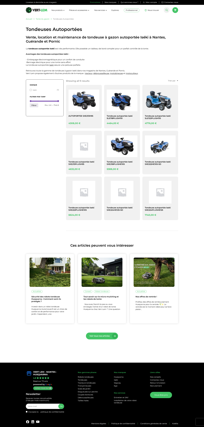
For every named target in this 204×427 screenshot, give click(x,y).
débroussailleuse (101, 73)
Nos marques (110, 2)
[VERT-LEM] (36, 11)
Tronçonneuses (84, 386)
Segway (117, 383)
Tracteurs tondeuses (87, 383)
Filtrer (34, 105)
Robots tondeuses (86, 377)
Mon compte (151, 2)
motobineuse (116, 73)
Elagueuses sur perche (88, 392)
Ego (115, 386)
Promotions (95, 2)
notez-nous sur (42, 388)
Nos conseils (155, 377)
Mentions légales (98, 424)
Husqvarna (118, 377)
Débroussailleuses (86, 397)
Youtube (38, 422)
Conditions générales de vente (153, 424)
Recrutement (156, 386)
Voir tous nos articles (99, 336)
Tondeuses (82, 380)
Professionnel (132, 10)
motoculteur (132, 73)
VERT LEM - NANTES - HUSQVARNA (45, 373)
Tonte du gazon (42, 19)
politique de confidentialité (52, 412)
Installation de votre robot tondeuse (125, 401)
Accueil (29, 19)
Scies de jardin (84, 389)
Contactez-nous (171, 2)
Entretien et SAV (121, 397)
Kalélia (175, 424)
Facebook (27, 422)
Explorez (115, 10)
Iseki (51, 65)
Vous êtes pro (161, 395)
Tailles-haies (83, 400)
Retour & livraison (157, 383)
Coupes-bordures (85, 395)
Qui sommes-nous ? (129, 2)
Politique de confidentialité (123, 424)
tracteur (88, 73)
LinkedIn (32, 422)
